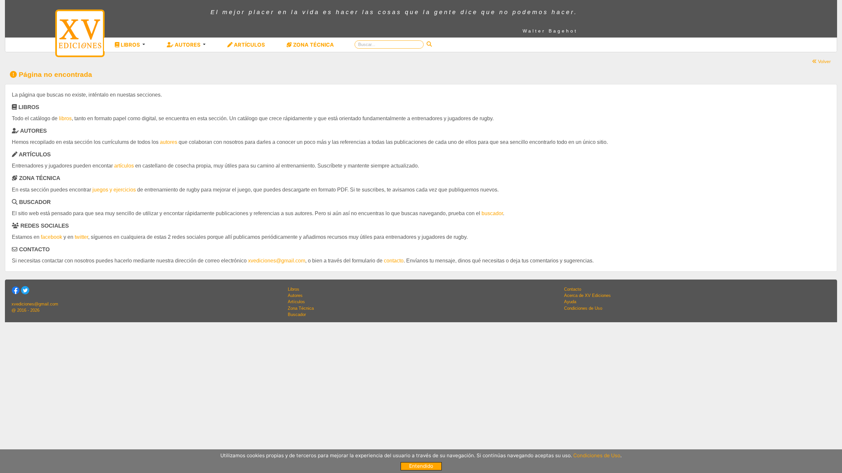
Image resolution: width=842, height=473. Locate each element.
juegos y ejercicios (114, 189)
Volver (824, 61)
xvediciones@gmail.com (276, 260)
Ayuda (570, 301)
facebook (51, 237)
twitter (81, 237)
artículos (124, 166)
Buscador (297, 314)
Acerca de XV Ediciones (587, 295)
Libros (293, 289)
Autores (295, 295)
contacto (394, 260)
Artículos (296, 301)
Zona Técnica (301, 308)
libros (65, 118)
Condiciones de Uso (583, 308)
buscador (492, 213)
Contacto (572, 289)
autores (168, 142)
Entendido (421, 466)
